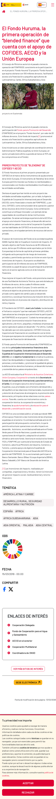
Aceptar (28, 783)
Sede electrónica (26, 682)
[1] (39, 136)
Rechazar (28, 792)
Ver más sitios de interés (28, 668)
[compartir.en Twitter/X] (10, 589)
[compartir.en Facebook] (4, 589)
